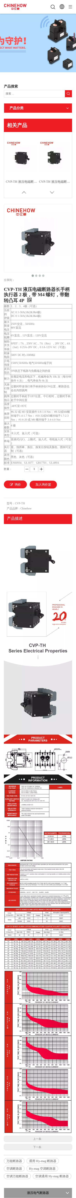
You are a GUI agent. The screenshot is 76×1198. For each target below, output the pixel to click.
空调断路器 (14, 1168)
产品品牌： (13, 508)
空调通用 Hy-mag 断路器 (52, 1176)
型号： (11, 503)
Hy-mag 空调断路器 (42, 1168)
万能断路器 (14, 1161)
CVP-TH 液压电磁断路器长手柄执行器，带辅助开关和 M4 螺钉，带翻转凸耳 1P (21, 181)
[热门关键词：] (68, 93)
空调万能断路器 (17, 1176)
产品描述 (15, 518)
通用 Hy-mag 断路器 (42, 1161)
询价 (18, 484)
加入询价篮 (43, 484)
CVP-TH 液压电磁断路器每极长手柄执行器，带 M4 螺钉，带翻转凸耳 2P (54, 181)
